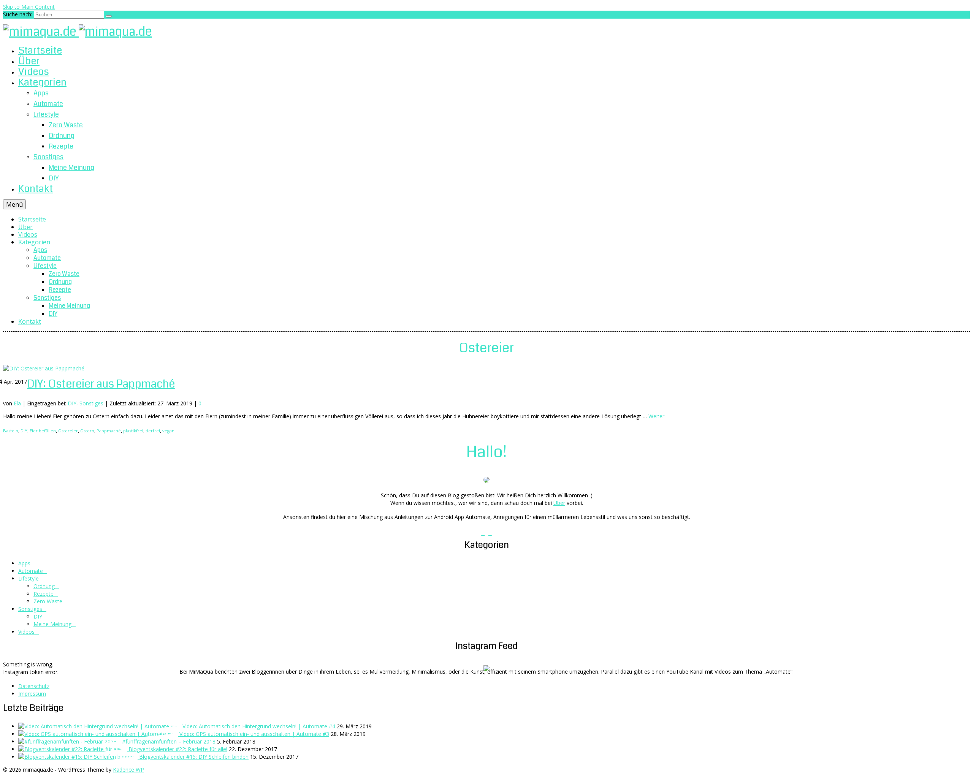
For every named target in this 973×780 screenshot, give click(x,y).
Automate (30, 570)
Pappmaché (109, 431)
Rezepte (43, 593)
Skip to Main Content (29, 6)
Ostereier (68, 431)
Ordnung (44, 586)
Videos (26, 631)
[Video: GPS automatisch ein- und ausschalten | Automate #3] (98, 733)
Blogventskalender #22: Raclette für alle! (177, 749)
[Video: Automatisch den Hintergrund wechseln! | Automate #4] (100, 726)
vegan (168, 431)
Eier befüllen (43, 431)
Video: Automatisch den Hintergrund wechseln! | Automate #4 (258, 726)
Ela (17, 403)
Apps (24, 563)
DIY (72, 403)
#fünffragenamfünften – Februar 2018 (169, 741)
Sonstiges (91, 403)
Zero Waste (47, 601)
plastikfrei (133, 431)
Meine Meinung (52, 624)
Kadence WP (128, 769)
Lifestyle (28, 578)
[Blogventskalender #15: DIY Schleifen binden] (78, 756)
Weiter (656, 416)
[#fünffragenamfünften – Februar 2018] (70, 741)
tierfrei (153, 431)
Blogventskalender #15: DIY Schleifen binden (194, 756)
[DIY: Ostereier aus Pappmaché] (43, 368)
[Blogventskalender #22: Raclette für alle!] (73, 749)
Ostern (87, 431)
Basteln (10, 431)
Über (559, 502)
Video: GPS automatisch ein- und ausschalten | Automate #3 (254, 733)
